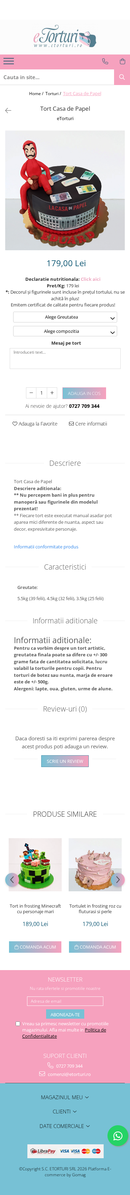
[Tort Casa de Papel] (65, 190)
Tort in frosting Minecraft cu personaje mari (35, 909)
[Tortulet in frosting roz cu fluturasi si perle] (95, 864)
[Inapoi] (5, 110)
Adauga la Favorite (37, 423)
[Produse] (9, 63)
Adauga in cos (84, 393)
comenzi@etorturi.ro (69, 1074)
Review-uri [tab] (65, 709)
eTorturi (65, 118)
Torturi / (53, 93)
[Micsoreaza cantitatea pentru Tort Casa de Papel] (31, 392)
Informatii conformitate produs (46, 547)
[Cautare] (122, 77)
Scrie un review (65, 761)
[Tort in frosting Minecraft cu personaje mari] (35, 864)
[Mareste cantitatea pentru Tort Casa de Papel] (52, 392)
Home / (36, 93)
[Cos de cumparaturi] (122, 61)
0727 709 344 (69, 1066)
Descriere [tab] (65, 463)
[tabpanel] (65, 190)
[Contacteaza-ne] (105, 61)
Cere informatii (90, 423)
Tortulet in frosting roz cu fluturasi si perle (95, 909)
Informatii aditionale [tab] (65, 620)
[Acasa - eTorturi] (65, 37)
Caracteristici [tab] (65, 567)
